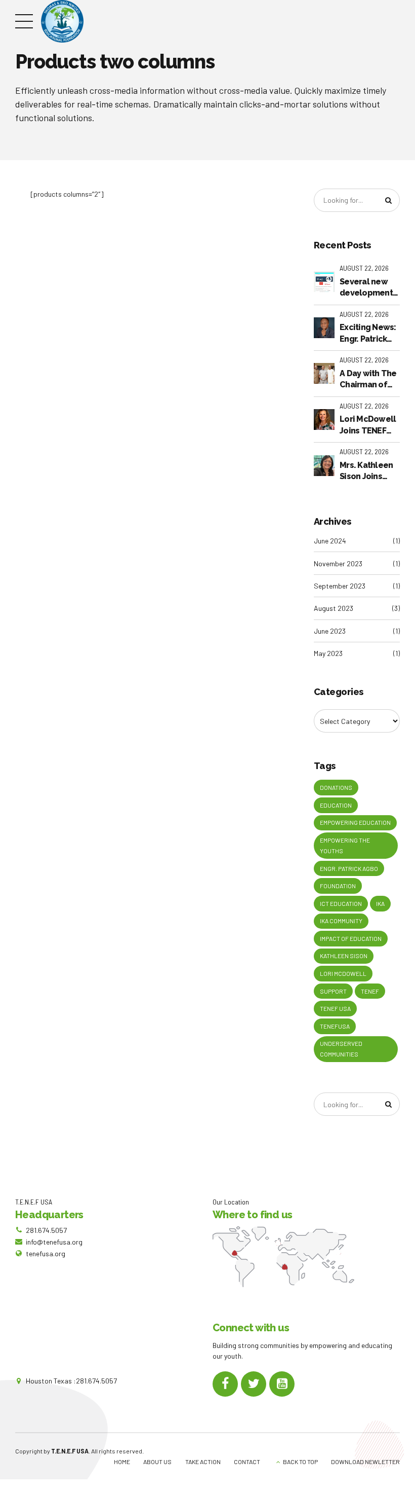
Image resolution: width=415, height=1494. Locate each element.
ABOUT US (157, 1461)
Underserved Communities (341, 1049)
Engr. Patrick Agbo (349, 868)
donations (336, 787)
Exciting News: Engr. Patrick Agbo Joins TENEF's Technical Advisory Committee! (368, 333)
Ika (380, 903)
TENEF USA (335, 1008)
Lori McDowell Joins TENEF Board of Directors (368, 425)
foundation (338, 885)
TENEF (370, 991)
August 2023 (333, 608)
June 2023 (330, 631)
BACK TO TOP (300, 1461)
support (333, 991)
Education (336, 805)
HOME (122, 1461)
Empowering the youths (345, 845)
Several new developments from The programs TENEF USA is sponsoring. (368, 288)
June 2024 (330, 540)
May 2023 (328, 653)
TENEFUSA (335, 1026)
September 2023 (339, 585)
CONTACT (247, 1461)
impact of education (351, 938)
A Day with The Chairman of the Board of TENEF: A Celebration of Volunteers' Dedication (368, 380)
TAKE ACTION (203, 1461)
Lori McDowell (343, 973)
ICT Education (341, 903)
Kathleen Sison (343, 955)
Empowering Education (355, 822)
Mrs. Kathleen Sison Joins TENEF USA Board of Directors (366, 471)
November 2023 (338, 563)
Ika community (341, 920)
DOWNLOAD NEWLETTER (365, 1461)
